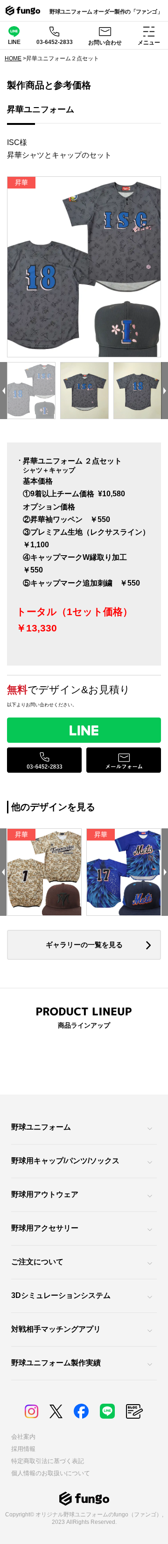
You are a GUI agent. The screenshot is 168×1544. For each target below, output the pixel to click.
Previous (3, 390)
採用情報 (23, 1448)
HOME (13, 58)
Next (164, 390)
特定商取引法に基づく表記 (47, 1460)
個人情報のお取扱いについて (50, 1473)
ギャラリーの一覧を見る (84, 945)
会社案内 (23, 1436)
